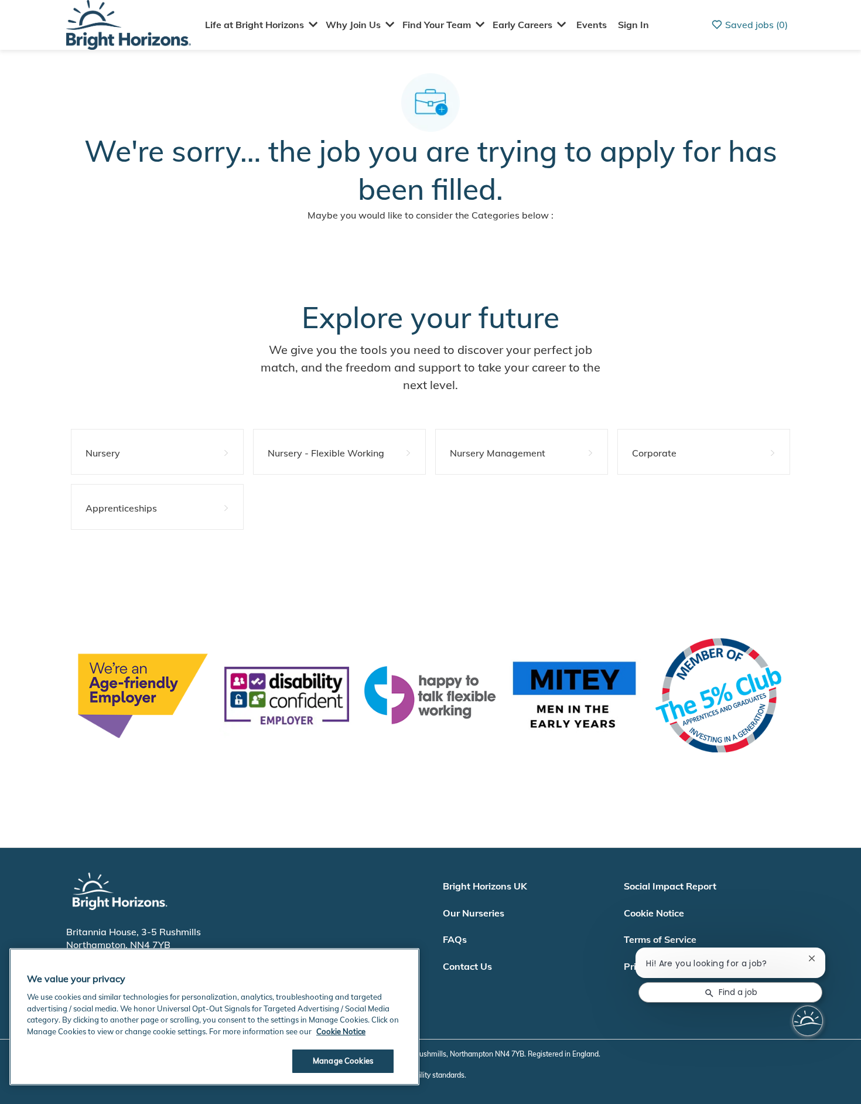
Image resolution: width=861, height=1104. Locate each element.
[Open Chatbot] (807, 1021)
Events (591, 24)
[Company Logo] (128, 23)
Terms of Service (660, 939)
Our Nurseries (473, 913)
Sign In (633, 24)
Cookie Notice (654, 913)
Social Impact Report (670, 886)
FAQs (455, 939)
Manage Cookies (343, 1060)
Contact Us (467, 966)
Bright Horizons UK (485, 886)
